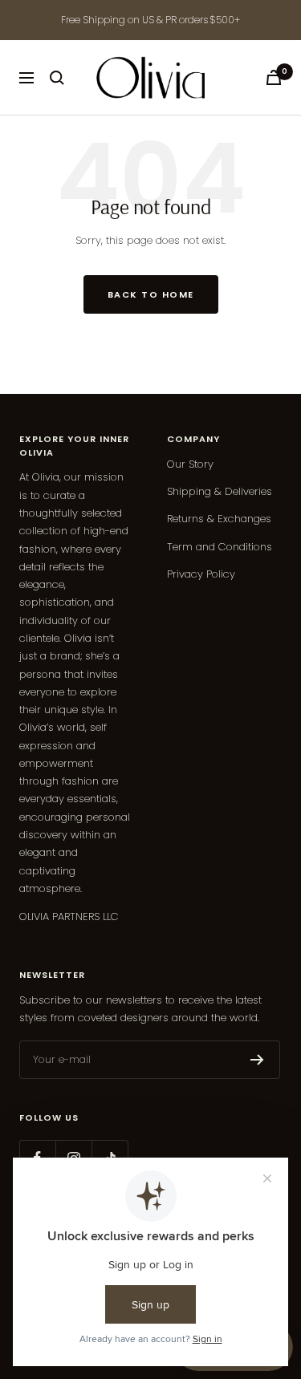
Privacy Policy (201, 574)
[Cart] (274, 77)
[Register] (257, 1059)
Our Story (190, 464)
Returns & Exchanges (219, 518)
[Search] (57, 78)
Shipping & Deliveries (219, 491)
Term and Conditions (219, 546)
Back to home (151, 294)
